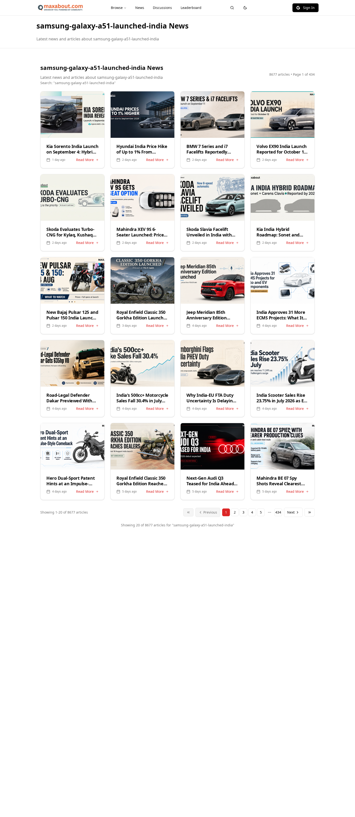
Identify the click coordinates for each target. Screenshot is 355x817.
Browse (117, 7)
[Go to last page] (310, 512)
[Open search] (232, 8)
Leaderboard (191, 7)
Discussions (162, 7)
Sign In (309, 7)
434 (278, 512)
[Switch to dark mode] (245, 7)
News (139, 7)
